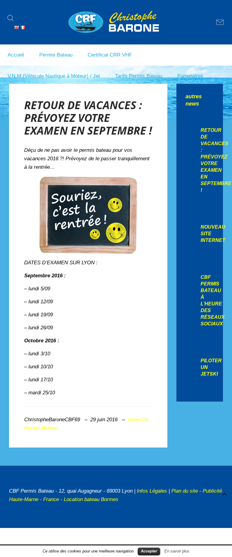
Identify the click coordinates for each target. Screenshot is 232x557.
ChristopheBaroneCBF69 (52, 419)
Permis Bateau (55, 55)
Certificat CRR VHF (110, 55)
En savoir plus (176, 551)
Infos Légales (152, 491)
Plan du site (184, 491)
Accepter (149, 551)
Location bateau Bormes (91, 499)
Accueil (16, 55)
